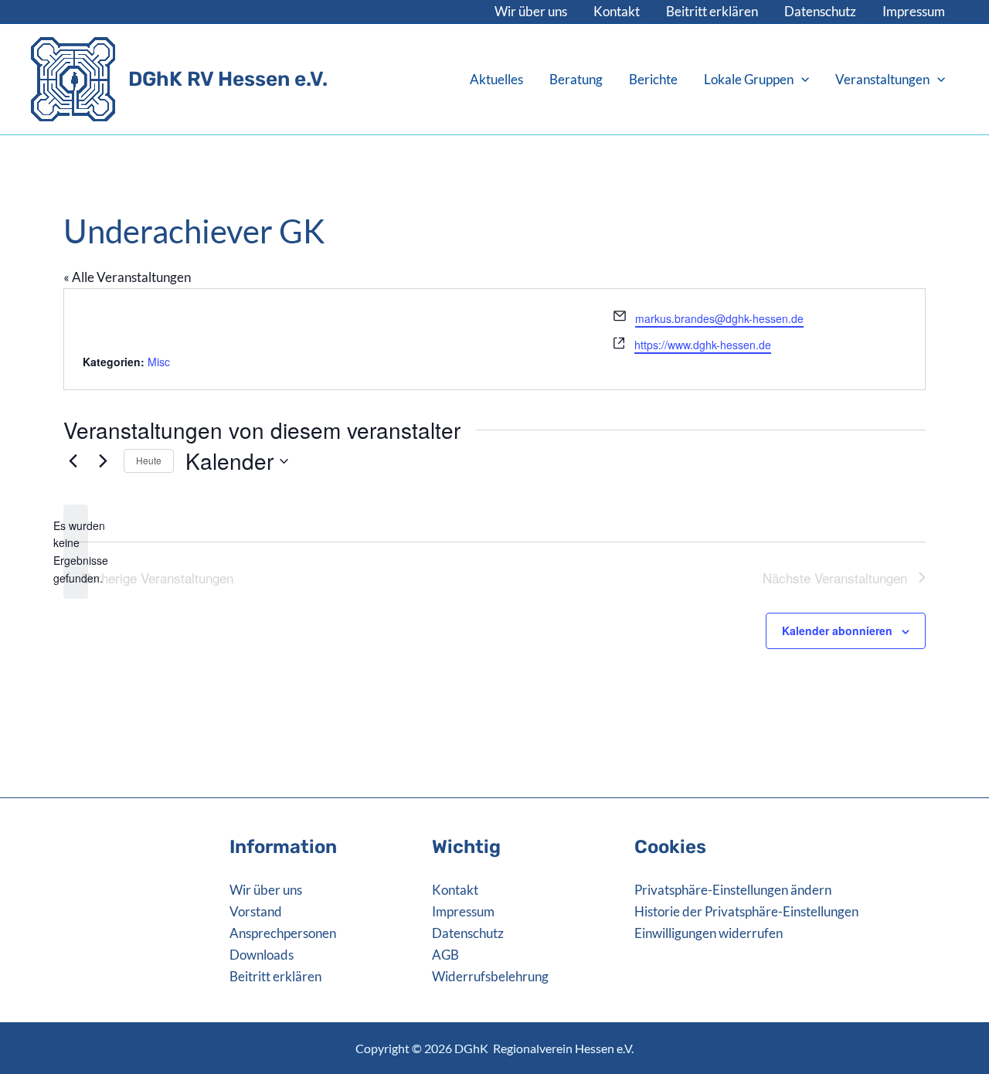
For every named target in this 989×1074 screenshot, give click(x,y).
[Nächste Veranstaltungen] (102, 461)
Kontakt (616, 11)
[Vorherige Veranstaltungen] (72, 461)
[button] (801, 79)
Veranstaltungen (882, 79)
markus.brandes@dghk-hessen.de (719, 318)
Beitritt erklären (712, 11)
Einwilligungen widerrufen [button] (708, 933)
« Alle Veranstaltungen (127, 277)
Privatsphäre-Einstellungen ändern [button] (732, 890)
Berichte (653, 79)
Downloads (261, 955)
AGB (445, 955)
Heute (148, 460)
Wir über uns (530, 11)
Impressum (913, 11)
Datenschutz (820, 11)
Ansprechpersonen (282, 933)
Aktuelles (496, 79)
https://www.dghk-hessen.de (702, 344)
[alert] (75, 552)
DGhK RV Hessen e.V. (228, 79)
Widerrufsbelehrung (490, 976)
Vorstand (255, 911)
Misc (159, 361)
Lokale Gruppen (749, 79)
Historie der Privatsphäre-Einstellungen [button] (746, 911)
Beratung (576, 79)
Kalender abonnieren (837, 630)
